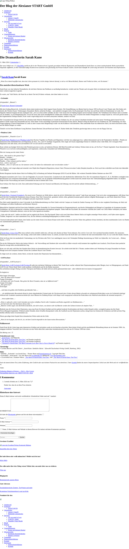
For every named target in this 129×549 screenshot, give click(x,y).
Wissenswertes (8, 38)
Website (2, 425)
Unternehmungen (9, 34)
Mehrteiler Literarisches (15, 20)
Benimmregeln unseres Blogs (9, 480)
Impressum (7, 49)
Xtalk (10, 32)
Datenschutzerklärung (11, 45)
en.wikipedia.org (36, 355)
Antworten (7, 388)
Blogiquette (12, 414)
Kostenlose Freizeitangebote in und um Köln (14, 491)
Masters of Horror (13, 41)
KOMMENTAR (5, 411)
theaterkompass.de (45, 354)
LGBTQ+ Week (13, 25)
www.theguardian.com (57, 355)
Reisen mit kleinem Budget (16, 36)
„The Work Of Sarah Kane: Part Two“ (13, 341)
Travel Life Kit (13, 14)
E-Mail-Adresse (5, 422)
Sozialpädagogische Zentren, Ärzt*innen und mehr (16, 488)
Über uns (3, 470)
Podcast (6, 31)
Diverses (7, 21)
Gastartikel (7, 43)
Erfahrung (7, 12)
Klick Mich (3, 460)
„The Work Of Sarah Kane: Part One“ (13, 339)
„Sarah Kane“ (5, 338)
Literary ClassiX (13, 18)
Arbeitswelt (7, 11)
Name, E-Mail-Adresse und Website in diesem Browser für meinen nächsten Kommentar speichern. (34, 429)
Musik (6, 29)
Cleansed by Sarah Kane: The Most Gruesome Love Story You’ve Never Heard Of (28, 343)
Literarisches (8, 16)
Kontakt (6, 47)
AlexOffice (20, 66)
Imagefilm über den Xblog (8, 449)
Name (2, 418)
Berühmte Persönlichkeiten (16, 40)
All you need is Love (14, 23)
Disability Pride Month (15, 27)
